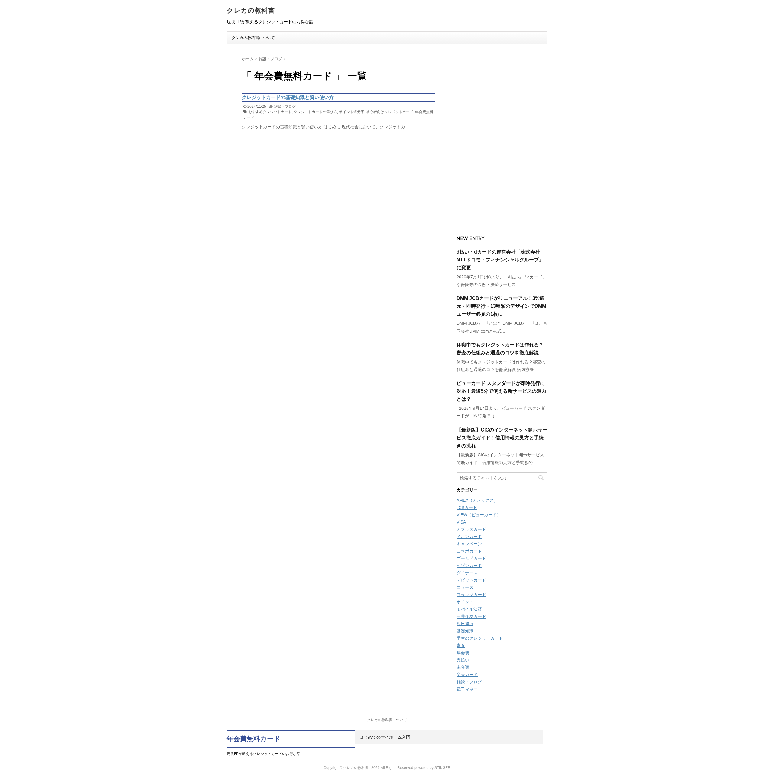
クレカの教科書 (251, 10)
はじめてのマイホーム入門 (384, 737)
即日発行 (465, 623)
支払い (463, 660)
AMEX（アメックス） (477, 500)
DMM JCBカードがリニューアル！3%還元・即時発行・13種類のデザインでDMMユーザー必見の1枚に (501, 306)
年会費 (463, 652)
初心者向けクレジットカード (389, 112)
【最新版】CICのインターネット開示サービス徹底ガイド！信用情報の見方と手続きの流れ (502, 437)
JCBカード (467, 507)
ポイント (465, 601)
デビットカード (471, 580)
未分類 (463, 667)
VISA (461, 522)
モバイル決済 (469, 609)
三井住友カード (471, 616)
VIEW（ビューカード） (479, 514)
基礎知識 (465, 631)
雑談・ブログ (285, 106)
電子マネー (467, 689)
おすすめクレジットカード (270, 112)
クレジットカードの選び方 (315, 112)
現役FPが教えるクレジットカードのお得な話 (263, 754)
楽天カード (467, 674)
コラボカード (469, 551)
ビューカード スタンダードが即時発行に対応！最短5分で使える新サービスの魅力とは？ (501, 391)
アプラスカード (471, 529)
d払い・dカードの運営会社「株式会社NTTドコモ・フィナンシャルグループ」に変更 (500, 259)
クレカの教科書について (253, 37)
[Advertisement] (502, 138)
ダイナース (467, 572)
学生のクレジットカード (480, 638)
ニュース (465, 587)
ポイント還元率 (351, 112)
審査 (461, 645)
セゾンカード (469, 565)
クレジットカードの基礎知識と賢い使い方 (288, 97)
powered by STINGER (432, 768)
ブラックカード (471, 594)
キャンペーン (469, 543)
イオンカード (469, 536)
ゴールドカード (471, 558)
